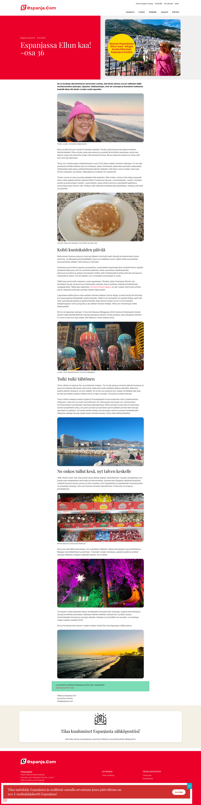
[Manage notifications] (5, 800)
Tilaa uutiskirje (108, 775)
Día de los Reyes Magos (100, 287)
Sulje (189, 786)
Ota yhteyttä (168, 3)
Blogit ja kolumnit (27, 38)
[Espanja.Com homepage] (26, 8)
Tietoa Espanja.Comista (144, 3)
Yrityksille (158, 3)
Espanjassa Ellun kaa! (65, 688)
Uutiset (142, 12)
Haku (177, 3)
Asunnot (164, 12)
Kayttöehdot (148, 778)
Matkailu (153, 12)
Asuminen (130, 12)
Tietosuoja (147, 775)
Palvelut (175, 12)
